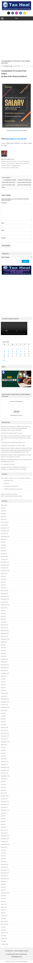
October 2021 (4, 670)
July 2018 (3, 781)
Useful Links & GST (8, 480)
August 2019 (4, 744)
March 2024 (4, 587)
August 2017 (4, 813)
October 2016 (4, 841)
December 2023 (5, 596)
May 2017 (3, 821)
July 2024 (3, 576)
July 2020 (3, 713)
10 (4, 351)
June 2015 (3, 887)
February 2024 (4, 590)
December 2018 (5, 767)
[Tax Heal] (16, 9)
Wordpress (24, 961)
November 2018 (5, 770)
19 (12, 353)
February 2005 (4, 924)
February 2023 (4, 624)
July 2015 (3, 884)
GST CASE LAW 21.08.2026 (7, 464)
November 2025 (5, 530)
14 (20, 351)
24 (4, 356)
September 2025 (5, 536)
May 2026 (3, 513)
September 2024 (5, 570)
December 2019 (5, 733)
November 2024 (5, 565)
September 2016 (5, 844)
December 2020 (5, 699)
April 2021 (3, 687)
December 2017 (5, 801)
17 (4, 353)
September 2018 (5, 776)
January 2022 (4, 661)
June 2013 (3, 898)
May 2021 (3, 684)
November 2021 (5, 667)
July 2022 (3, 644)
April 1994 (3, 935)
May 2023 (3, 616)
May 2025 (3, 547)
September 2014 (5, 892)
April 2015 (3, 890)
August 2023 (4, 607)
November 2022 (5, 633)
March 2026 (4, 519)
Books (8, 143)
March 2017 (4, 827)
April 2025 (3, 550)
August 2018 (4, 778)
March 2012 (4, 904)
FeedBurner (20, 415)
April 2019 (3, 756)
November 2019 (5, 736)
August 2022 (4, 641)
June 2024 (3, 579)
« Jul (3, 360)
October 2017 (4, 807)
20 (16, 353)
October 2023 (4, 602)
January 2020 (4, 730)
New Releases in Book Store (11, 486)
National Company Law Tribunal (9, 494)
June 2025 (3, 545)
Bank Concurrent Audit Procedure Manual (11, 496)
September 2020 (5, 707)
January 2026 (4, 525)
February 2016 (4, 864)
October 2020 (4, 704)
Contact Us (28, 478)
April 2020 (3, 721)
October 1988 (4, 944)
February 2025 (4, 556)
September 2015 (5, 878)
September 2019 (5, 741)
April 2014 (3, 895)
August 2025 (4, 539)
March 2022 (4, 656)
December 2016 (5, 835)
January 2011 (4, 915)
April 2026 (3, 516)
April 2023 (3, 619)
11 (8, 351)
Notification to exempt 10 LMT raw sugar (11, 433)
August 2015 (4, 881)
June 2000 (3, 930)
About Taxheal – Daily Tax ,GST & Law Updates (13, 478)
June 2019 (3, 750)
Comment (4, 203)
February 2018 (4, 795)
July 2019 (3, 747)
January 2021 (4, 696)
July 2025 (3, 542)
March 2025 (4, 553)
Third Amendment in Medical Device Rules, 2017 (13, 442)
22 (24, 353)
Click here (16, 130)
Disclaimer (6, 483)
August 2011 (4, 907)
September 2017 (5, 810)
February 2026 (4, 522)
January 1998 (4, 932)
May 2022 (3, 650)
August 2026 (4, 505)
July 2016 (3, 850)
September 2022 (5, 639)
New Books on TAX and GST (16, 139)
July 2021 (3, 679)
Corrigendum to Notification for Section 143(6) (13, 445)
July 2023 (3, 610)
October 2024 (4, 567)
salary (5, 145)
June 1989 (3, 941)
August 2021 (4, 676)
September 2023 (5, 604)
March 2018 (4, 793)
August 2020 (4, 710)
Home (12, 143)
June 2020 (3, 716)
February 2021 (4, 693)
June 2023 (3, 613)
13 (16, 351)
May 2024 (3, 582)
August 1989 (4, 938)
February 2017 (4, 830)
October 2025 (4, 533)
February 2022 (4, 659)
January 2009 (4, 921)
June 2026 (3, 510)
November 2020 (5, 701)
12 (12, 351)
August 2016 (4, 847)
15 (24, 351)
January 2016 (4, 867)
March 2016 (4, 861)
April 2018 (3, 790)
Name (2, 223)
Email (2, 230)
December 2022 (5, 630)
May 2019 (3, 753)
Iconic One (8, 961)
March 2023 (4, 622)
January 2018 (4, 798)
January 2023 (4, 627)
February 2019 (4, 761)
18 (8, 353)
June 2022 (3, 647)
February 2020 (4, 727)
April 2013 (3, 901)
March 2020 (4, 724)
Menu (16, 18)
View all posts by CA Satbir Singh (10, 167)
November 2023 (5, 599)
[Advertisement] (16, 39)
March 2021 (4, 690)
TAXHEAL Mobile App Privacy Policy (13, 489)
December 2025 (5, 528)
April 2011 (3, 912)
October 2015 (4, 875)
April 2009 (3, 918)
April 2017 (3, 824)
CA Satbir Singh (8, 66)
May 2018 (3, 787)
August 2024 (4, 573)
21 (20, 353)
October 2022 (4, 636)
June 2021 (3, 681)
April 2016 (3, 858)
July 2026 (3, 508)
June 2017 (3, 818)
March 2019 (4, 758)
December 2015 (5, 870)
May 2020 (3, 719)
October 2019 (4, 739)
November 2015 (5, 872)
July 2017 (3, 815)
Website (3, 238)
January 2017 (4, 833)
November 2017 (5, 804)
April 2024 (3, 585)
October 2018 (4, 773)
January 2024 (4, 593)
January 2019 (4, 764)
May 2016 (3, 855)
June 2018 (3, 784)
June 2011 (3, 910)
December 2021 (5, 664)
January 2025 (4, 559)
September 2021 (5, 673)
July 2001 (3, 927)
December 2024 (5, 562)
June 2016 (3, 852)
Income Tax (17, 143)
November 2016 (5, 838)
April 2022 (3, 653)
